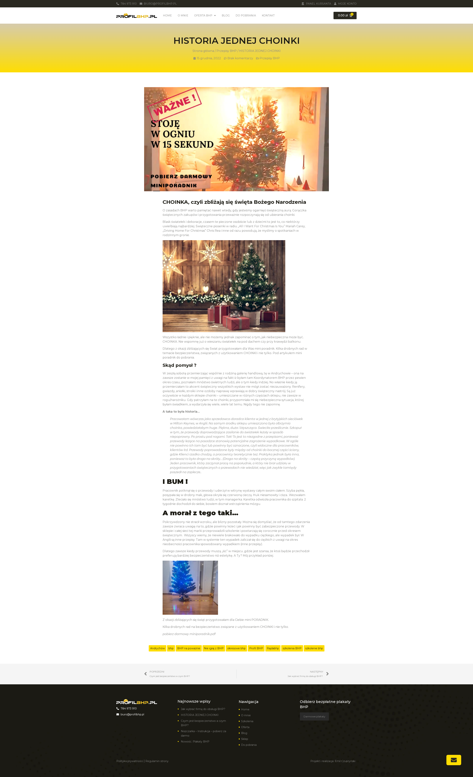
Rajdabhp (273, 648)
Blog (226, 15)
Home (167, 15)
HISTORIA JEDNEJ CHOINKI (200, 715)
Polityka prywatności (129, 761)
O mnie (183, 15)
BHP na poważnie (188, 648)
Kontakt (268, 15)
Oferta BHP (203, 15)
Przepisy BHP (227, 51)
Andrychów (157, 648)
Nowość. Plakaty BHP (195, 741)
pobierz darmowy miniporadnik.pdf (189, 634)
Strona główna (203, 51)
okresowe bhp (236, 648)
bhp (171, 648)
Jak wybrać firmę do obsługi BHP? (203, 709)
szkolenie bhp (314, 648)
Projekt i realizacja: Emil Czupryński (332, 761)
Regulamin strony (157, 761)
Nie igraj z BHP (214, 648)
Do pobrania (246, 15)
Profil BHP (256, 648)
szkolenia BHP (292, 648)
